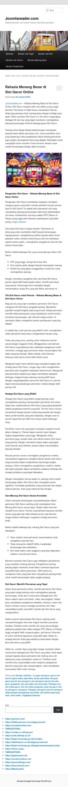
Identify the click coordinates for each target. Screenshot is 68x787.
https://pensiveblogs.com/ (18, 762)
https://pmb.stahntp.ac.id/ (17, 735)
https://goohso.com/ (15, 718)
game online (17, 678)
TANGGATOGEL (13, 728)
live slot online (27, 684)
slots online (16, 695)
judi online (28, 678)
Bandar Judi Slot (45, 53)
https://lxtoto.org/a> (15, 748)
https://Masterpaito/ (14, 768)
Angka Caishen (19, 221)
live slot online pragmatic (32, 686)
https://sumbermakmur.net (18, 758)
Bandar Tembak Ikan (15, 66)
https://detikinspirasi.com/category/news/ (25, 721)
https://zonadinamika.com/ (18, 725)
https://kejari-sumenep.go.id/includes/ (23, 738)
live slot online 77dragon (46, 684)
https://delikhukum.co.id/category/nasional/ (26, 742)
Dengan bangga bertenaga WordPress (34, 781)
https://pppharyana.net (16, 755)
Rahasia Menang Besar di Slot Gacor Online (25, 89)
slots (7, 695)
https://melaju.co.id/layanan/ (19, 732)
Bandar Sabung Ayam (37, 60)
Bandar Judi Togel (26, 53)
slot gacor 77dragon (27, 689)
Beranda (9, 53)
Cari (7, 705)
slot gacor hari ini (45, 689)
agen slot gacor (43, 675)
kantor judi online (41, 678)
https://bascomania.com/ (17, 765)
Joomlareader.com (22, 18)
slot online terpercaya (50, 692)
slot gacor (12, 689)
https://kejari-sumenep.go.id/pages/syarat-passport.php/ (32, 745)
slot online (34, 692)
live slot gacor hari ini (41, 681)
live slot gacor (24, 681)
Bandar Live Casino (14, 60)
